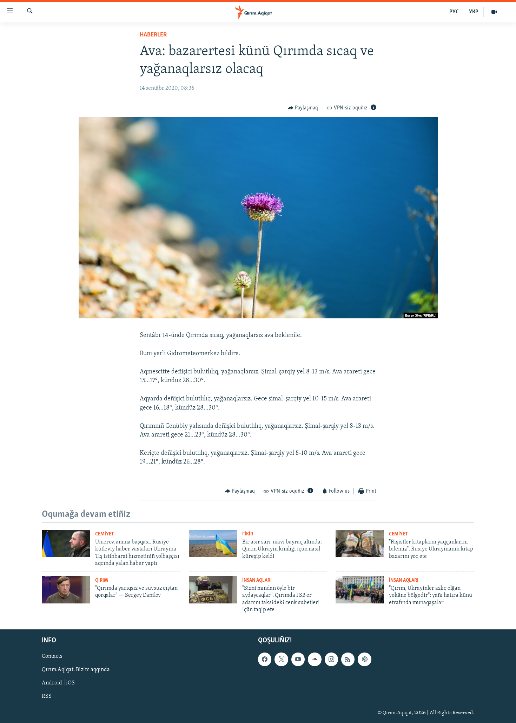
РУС (454, 12)
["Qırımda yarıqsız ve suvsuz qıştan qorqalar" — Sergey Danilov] (66, 589)
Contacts (52, 657)
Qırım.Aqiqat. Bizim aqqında (76, 670)
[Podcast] (364, 659)
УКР (473, 12)
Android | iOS (58, 683)
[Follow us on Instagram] (331, 659)
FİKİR (247, 534)
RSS (47, 697)
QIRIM (101, 580)
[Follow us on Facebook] (264, 659)
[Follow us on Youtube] (298, 659)
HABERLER (153, 35)
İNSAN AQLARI (257, 580)
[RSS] (348, 659)
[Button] (303, 108)
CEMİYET (104, 534)
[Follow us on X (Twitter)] (281, 659)
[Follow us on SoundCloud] (314, 659)
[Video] (494, 12)
